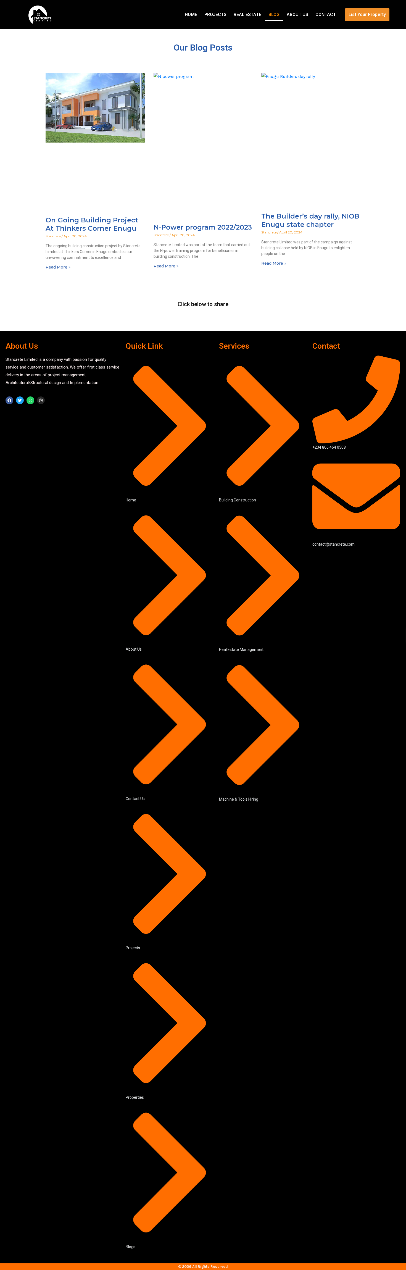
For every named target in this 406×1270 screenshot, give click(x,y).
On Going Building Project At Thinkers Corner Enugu (92, 224)
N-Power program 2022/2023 (203, 227)
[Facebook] (9, 400)
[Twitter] (20, 400)
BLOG (274, 14)
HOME (191, 14)
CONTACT (325, 14)
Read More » (58, 267)
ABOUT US (297, 14)
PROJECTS (215, 14)
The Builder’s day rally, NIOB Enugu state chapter (310, 220)
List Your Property (367, 14)
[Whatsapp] (30, 400)
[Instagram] (41, 400)
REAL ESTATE (247, 14)
